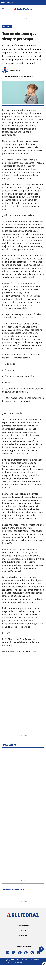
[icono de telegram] (32, 953)
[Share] (41, 949)
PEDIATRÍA (6, 26)
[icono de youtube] (7, 953)
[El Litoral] (23, 8)
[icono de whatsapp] (26, 953)
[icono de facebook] (20, 953)
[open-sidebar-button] (3, 8)
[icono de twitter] (13, 953)
